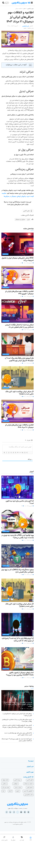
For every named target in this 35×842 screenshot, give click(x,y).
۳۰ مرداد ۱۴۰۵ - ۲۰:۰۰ (28, 363)
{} (24, 452)
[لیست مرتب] (13, 452)
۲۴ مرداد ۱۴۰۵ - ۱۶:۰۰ (28, 677)
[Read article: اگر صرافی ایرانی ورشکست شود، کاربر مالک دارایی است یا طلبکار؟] (17, 377)
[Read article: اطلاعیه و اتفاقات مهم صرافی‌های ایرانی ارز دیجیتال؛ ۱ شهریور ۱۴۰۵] (17, 277)
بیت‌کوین (4, 784)
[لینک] (22, 452)
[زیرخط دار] (9, 452)
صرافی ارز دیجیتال (20, 219)
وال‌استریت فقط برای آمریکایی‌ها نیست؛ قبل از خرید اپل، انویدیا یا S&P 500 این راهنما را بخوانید (18, 704)
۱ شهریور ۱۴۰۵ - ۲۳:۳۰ (28, 296)
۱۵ (21, 330)
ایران (28, 219)
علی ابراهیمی (25, 26)
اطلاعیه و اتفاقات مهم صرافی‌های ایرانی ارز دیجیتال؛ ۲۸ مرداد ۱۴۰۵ (19, 426)
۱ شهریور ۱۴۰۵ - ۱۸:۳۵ (28, 330)
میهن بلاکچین (30, 8)
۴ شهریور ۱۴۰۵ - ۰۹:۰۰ (28, 263)
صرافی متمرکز (5, 388)
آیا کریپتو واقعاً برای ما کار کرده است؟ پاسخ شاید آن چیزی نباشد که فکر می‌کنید (18, 639)
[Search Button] (3, 3)
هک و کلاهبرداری (29, 795)
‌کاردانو (10, 791)
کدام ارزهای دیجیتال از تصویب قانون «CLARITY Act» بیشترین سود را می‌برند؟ (20, 673)
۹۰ (21, 643)
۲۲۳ (21, 296)
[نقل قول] (18, 452)
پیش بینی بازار (5, 787)
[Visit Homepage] (21, 3)
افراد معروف (5, 780)
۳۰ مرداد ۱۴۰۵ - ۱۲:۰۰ (28, 396)
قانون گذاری (30, 780)
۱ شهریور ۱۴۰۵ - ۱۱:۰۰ (29, 506)
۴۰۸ (21, 677)
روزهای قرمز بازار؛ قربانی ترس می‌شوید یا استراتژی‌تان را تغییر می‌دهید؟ (17, 715)
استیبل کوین (30, 787)
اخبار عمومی (5, 254)
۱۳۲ (21, 430)
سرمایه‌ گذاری (17, 780)
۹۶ (22, 506)
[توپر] (4, 452)
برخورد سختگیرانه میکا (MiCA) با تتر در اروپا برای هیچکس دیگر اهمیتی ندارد (17, 570)
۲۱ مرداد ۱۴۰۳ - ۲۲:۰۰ (13, 26)
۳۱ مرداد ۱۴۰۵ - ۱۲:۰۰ (28, 574)
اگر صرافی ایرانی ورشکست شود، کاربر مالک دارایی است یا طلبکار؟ (19, 392)
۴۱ (21, 540)
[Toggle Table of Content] (29, 65)
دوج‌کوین (15, 784)
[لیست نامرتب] (15, 452)
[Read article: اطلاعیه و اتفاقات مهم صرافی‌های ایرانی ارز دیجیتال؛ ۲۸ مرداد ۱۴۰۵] (17, 411)
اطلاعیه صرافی (18, 8)
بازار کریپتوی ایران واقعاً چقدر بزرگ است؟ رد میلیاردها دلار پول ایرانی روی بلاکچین (19, 359)
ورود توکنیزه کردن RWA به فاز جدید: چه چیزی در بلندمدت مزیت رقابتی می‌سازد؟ (18, 536)
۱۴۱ (21, 396)
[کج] (6, 452)
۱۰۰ (21, 363)
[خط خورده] (11, 452)
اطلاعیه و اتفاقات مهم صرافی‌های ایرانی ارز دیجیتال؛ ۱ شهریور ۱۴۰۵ (19, 292)
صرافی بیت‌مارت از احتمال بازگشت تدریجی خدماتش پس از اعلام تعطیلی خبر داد (19, 325)
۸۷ (21, 263)
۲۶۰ (21, 709)
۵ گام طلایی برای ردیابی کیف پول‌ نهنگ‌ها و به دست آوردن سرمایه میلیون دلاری (18, 734)
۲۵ (21, 574)
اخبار (24, 8)
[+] (27, 452)
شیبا (3, 791)
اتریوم (17, 791)
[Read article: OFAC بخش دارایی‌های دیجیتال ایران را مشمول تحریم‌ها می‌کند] (17, 244)
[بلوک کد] (20, 452)
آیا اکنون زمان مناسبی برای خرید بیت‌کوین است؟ (20, 502)
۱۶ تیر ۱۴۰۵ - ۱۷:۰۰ (27, 709)
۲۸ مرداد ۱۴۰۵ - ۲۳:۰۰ (28, 430)
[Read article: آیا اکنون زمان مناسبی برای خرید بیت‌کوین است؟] (17, 487)
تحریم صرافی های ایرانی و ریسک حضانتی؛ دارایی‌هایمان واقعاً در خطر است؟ (17, 720)
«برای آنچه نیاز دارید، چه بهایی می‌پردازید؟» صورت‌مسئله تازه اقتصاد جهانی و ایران (17, 740)
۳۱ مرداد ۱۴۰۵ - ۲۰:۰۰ (28, 540)
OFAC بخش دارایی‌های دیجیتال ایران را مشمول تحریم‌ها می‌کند (18, 259)
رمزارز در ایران (6, 354)
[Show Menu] (32, 3)
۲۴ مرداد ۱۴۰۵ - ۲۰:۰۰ (28, 643)
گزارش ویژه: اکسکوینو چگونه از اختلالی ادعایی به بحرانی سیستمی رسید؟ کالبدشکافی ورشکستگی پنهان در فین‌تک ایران (17, 727)
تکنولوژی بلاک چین (28, 791)
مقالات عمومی (6, 497)
